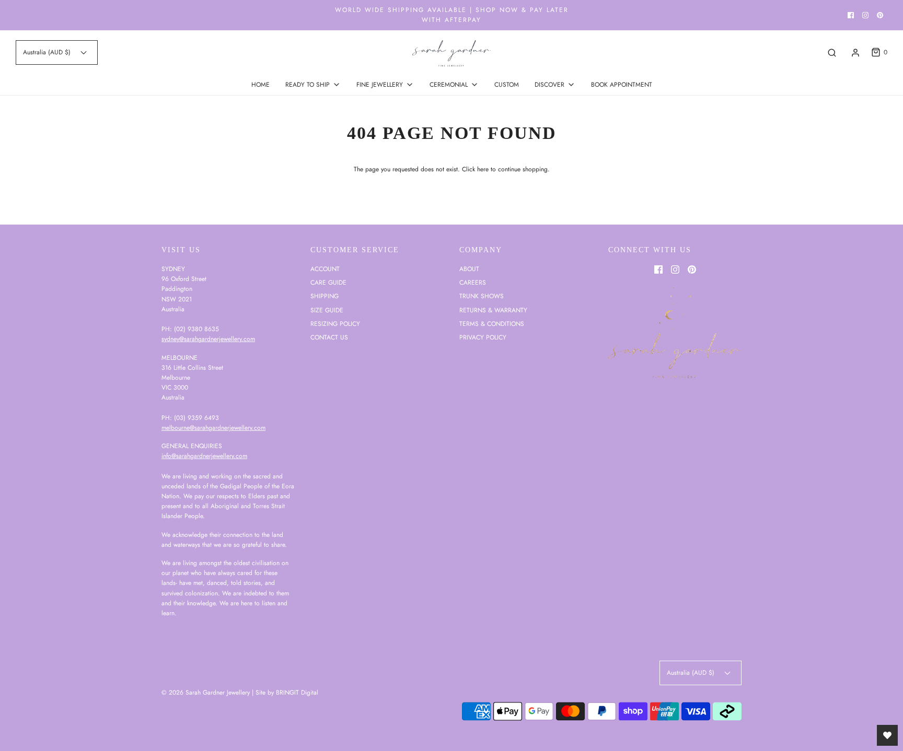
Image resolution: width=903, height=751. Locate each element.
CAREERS (472, 282)
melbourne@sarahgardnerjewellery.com (213, 427)
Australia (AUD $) (48, 52)
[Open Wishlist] (887, 735)
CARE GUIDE (328, 282)
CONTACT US (329, 337)
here (483, 169)
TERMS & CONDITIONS (491, 323)
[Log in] (855, 52)
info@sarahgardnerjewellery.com (204, 456)
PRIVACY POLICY (482, 337)
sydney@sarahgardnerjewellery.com (208, 339)
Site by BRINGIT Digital (287, 692)
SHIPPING (324, 296)
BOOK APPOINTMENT (621, 84)
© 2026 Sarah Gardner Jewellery (205, 692)
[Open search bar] (832, 52)
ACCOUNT (325, 269)
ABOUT (469, 269)
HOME (260, 84)
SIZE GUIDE (326, 310)
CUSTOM (506, 84)
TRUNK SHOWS (481, 296)
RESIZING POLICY (335, 323)
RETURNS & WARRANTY (493, 310)
